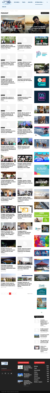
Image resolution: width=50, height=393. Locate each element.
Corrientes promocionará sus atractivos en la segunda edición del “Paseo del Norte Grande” (44, 322)
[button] (47, 2)
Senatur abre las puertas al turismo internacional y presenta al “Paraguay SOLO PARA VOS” (24, 114)
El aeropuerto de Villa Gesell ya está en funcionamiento (44, 335)
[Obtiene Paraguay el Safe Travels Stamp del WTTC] (25, 141)
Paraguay (12, 10)
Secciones (16, 2)
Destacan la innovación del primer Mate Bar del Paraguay (25, 79)
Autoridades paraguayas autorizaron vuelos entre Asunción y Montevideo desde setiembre (8, 267)
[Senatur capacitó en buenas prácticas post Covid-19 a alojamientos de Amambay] (25, 243)
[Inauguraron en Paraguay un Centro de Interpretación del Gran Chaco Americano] (25, 261)
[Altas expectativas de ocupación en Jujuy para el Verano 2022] (36, 342)
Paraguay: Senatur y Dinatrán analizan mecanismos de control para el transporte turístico (8, 114)
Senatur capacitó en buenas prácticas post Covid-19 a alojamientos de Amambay (24, 250)
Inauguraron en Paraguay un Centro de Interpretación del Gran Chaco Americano (24, 267)
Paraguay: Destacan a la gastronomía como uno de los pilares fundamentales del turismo (25, 284)
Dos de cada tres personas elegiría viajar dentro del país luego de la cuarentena (28, 368)
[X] (8, 373)
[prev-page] (2, 294)
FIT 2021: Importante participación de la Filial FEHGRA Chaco (44, 329)
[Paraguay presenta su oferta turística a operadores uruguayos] (25, 92)
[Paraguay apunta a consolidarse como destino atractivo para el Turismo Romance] (25, 226)
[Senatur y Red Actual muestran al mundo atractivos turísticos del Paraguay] (8, 124)
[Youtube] (11, 373)
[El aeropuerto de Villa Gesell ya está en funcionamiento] (36, 336)
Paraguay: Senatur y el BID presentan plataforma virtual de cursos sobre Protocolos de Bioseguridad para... (25, 131)
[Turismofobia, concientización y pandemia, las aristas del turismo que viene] (20, 382)
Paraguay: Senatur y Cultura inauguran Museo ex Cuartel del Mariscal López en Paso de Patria (25, 182)
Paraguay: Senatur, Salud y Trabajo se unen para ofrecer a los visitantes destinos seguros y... (25, 199)
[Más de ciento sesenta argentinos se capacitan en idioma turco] (20, 375)
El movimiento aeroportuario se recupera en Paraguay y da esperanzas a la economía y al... (25, 47)
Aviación (30, 2)
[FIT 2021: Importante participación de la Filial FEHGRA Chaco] (36, 330)
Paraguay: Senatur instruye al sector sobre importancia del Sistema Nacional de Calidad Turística (25, 216)
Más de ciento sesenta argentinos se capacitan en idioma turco (28, 375)
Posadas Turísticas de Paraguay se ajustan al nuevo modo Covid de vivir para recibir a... (8, 250)
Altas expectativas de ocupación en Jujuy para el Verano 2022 (44, 341)
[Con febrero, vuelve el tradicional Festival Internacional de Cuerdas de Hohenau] (37, 25)
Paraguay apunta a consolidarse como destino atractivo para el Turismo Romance (24, 233)
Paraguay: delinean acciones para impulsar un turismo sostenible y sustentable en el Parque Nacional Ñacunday (25, 64)
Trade (23, 2)
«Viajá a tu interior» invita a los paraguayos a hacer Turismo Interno (7, 199)
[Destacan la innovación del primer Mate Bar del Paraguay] (25, 74)
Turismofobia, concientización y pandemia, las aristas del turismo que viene (28, 382)
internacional (39, 2)
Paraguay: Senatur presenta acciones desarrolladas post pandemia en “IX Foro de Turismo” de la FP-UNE (8, 216)
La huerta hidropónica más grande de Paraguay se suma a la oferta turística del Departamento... (8, 182)
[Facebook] (2, 373)
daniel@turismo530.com (6, 370)
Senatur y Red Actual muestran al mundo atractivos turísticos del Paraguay (8, 131)
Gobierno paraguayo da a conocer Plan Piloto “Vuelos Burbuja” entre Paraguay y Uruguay (7, 233)
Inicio (3, 2)
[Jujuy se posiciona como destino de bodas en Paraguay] (13, 25)
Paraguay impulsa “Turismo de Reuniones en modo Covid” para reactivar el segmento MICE (8, 64)
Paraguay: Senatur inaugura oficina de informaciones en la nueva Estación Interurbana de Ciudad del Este (8, 148)
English (4, 6)
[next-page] (15, 294)
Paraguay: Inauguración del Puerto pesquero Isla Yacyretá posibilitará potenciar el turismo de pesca (8, 165)
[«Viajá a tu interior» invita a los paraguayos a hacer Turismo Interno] (8, 192)
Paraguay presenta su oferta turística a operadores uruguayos (24, 99)
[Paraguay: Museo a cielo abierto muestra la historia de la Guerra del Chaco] (8, 40)
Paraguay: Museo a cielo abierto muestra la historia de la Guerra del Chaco (8, 47)
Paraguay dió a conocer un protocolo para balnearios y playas (7, 99)
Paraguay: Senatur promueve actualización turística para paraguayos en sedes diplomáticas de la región (24, 165)
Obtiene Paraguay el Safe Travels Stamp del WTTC (24, 147)
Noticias (9, 2)
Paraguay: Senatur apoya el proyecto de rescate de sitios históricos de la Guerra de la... (8, 284)
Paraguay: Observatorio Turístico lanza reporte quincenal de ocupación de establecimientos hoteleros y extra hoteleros (8, 81)
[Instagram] (5, 373)
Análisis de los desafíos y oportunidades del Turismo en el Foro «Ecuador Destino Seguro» (44, 349)
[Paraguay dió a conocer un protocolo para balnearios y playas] (8, 92)
